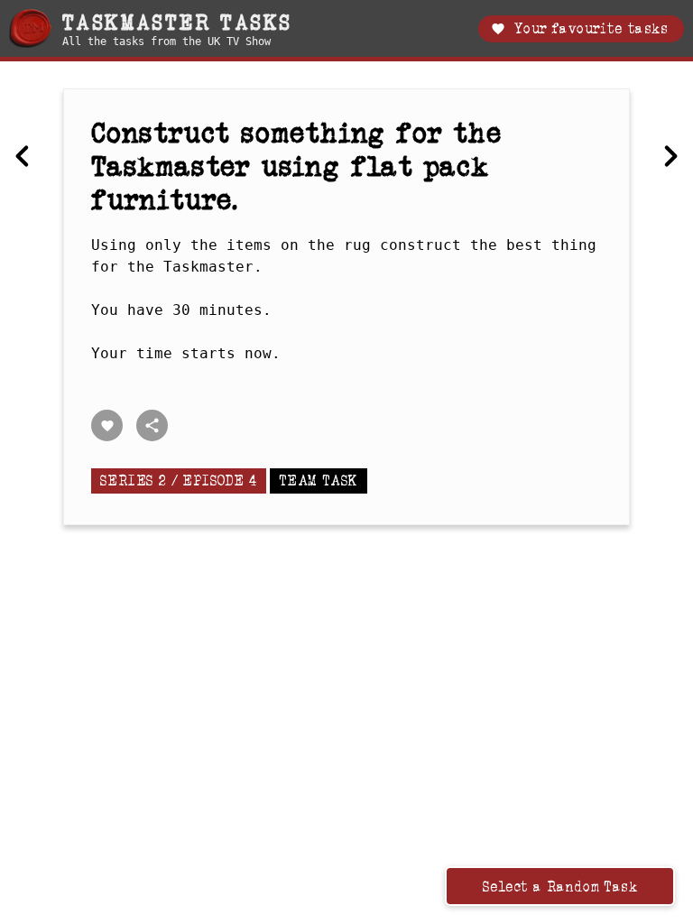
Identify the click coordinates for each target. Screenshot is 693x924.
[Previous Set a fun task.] (22, 156)
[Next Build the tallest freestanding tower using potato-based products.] (670, 156)
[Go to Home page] (30, 28)
